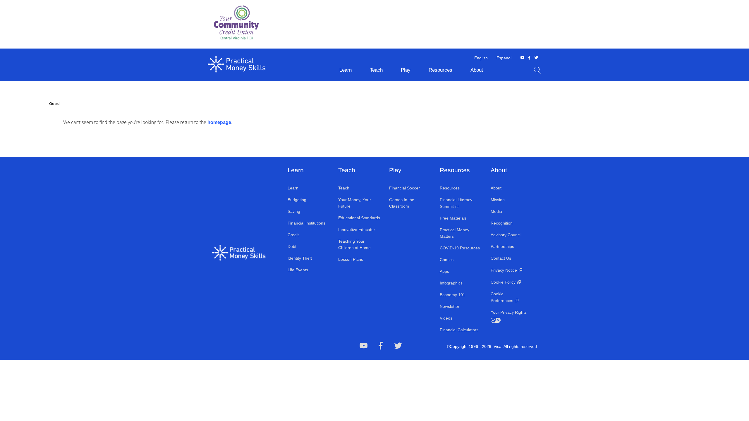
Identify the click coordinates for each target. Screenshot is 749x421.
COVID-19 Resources (460, 248)
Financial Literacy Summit (456, 203)
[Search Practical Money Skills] (537, 70)
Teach (343, 188)
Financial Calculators (459, 329)
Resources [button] (440, 70)
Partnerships (502, 246)
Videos (446, 318)
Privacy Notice (504, 270)
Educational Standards (359, 217)
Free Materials (453, 218)
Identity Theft (300, 258)
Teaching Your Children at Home (354, 244)
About (496, 188)
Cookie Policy (503, 282)
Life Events (298, 270)
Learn (293, 188)
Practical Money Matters (454, 233)
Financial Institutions (306, 223)
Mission (498, 199)
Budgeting (297, 199)
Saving (294, 211)
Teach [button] (376, 70)
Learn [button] (345, 70)
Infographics (451, 283)
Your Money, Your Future (354, 202)
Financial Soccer (404, 188)
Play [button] (405, 70)
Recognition (502, 223)
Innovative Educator (356, 229)
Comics (446, 259)
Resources (450, 188)
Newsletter (449, 306)
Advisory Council (506, 234)
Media (496, 211)
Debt (292, 246)
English (481, 58)
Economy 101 (452, 294)
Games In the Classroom (401, 202)
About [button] (476, 70)
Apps (444, 271)
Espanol (504, 58)
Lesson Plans (350, 259)
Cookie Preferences (502, 297)
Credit (293, 234)
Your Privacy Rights (509, 312)
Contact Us (501, 258)
